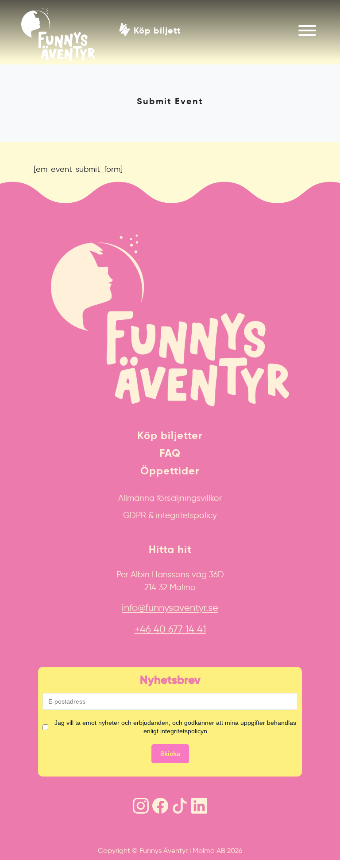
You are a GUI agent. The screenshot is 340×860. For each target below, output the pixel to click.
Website (11, 185)
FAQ (170, 453)
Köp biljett (157, 30)
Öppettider (170, 470)
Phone (9, 185)
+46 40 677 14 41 (170, 629)
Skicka (170, 753)
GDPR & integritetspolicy (170, 515)
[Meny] (307, 30)
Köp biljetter (170, 435)
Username (14, 185)
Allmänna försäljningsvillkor (170, 498)
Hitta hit (170, 549)
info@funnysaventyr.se (170, 608)
